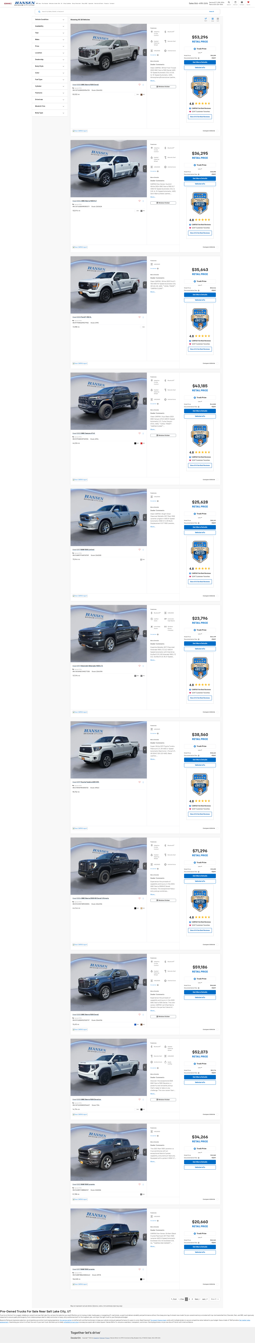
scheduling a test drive (71, 1322)
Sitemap (102, 1338)
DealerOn (96, 1338)
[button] (145, 52)
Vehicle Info (200, 68)
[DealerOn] (76, 1338)
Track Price (201, 49)
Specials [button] (90, 3)
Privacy (107, 1338)
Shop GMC (84, 3)
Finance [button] (106, 3)
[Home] (37, 3)
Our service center (66, 1320)
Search (211, 11)
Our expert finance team (158, 1320)
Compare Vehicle (209, 131)
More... (153, 81)
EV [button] (61, 3)
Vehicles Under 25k (54, 3)
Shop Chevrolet (76, 3)
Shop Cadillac (67, 3)
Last (204, 1299)
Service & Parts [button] (98, 3)
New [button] (39, 3)
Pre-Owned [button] (45, 3)
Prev (181, 1299)
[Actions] (143, 85)
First (174, 1299)
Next (197, 1299)
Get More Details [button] (200, 62)
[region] (200, 57)
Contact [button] (112, 3)
